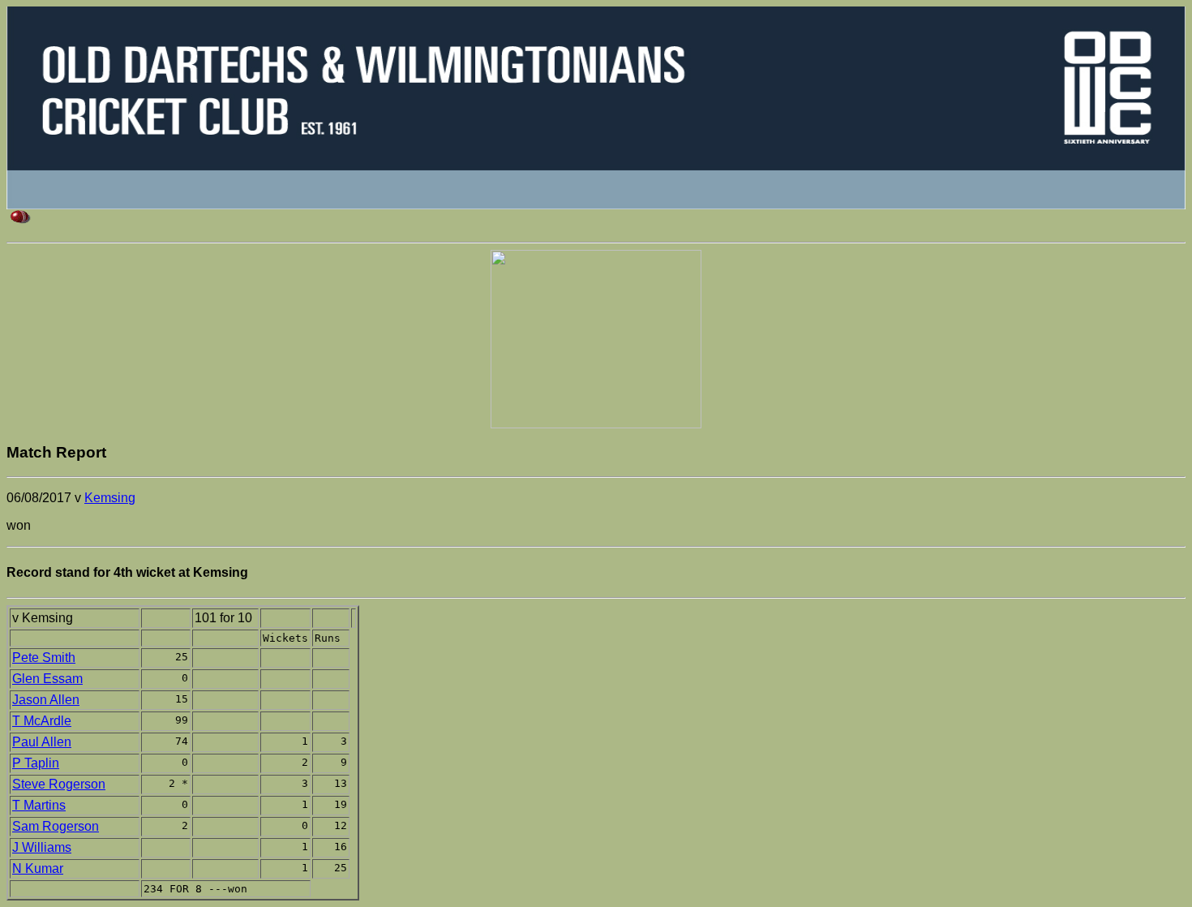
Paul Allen (41, 742)
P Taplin (35, 763)
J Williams (41, 847)
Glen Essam (47, 679)
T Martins (39, 805)
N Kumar (37, 868)
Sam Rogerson (55, 826)
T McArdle (41, 721)
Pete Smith (43, 657)
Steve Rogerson (58, 784)
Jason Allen (45, 700)
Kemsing (109, 498)
